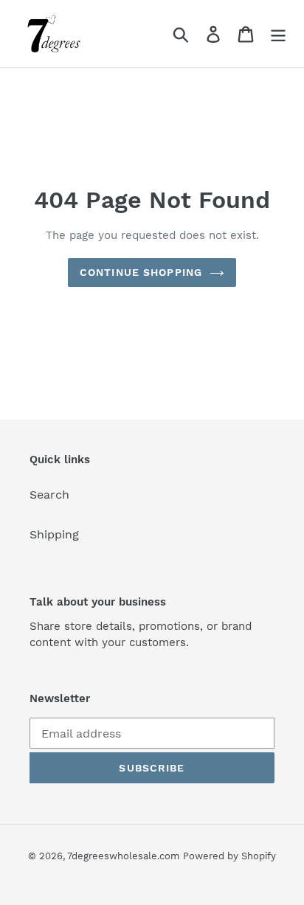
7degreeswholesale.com (123, 855)
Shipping (54, 534)
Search (49, 495)
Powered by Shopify (229, 855)
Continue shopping (141, 272)
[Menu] (278, 33)
